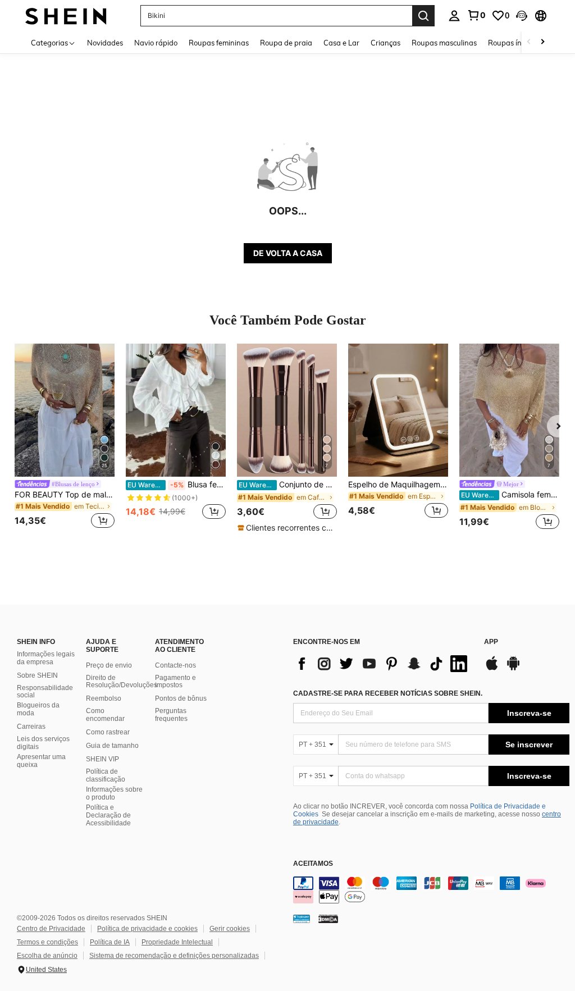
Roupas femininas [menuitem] (219, 42)
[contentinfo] (431, 889)
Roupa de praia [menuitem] (286, 42)
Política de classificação (105, 775)
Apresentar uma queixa (41, 761)
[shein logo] (66, 15)
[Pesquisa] (423, 15)
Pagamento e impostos (175, 681)
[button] (521, 15)
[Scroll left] (529, 42)
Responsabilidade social (45, 692)
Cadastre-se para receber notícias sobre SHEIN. (387, 693)
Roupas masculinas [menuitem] (444, 42)
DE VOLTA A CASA (287, 253)
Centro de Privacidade (51, 929)
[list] (383, 663)
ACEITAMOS (313, 863)
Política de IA (110, 942)
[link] (476, 15)
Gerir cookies (229, 929)
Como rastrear (108, 732)
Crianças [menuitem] (385, 42)
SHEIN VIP (102, 759)
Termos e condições (47, 942)
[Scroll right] (542, 42)
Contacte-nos (175, 665)
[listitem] (65, 438)
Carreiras (31, 726)
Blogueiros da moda (38, 709)
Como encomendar (105, 715)
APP (491, 642)
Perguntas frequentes (171, 715)
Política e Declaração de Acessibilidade (108, 815)
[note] (287, 527)
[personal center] (454, 15)
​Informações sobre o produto (114, 793)
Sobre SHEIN (37, 675)
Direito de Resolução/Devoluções (121, 681)
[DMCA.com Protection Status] (328, 918)
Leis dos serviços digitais (43, 743)
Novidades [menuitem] (105, 42)
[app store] (492, 669)
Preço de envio (109, 665)
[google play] (513, 669)
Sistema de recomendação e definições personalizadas (174, 956)
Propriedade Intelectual (177, 942)
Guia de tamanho (112, 746)
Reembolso (103, 698)
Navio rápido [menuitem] (155, 42)
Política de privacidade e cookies (147, 929)
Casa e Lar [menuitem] (341, 42)
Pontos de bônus (181, 698)
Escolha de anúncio (47, 956)
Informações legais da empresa (46, 658)
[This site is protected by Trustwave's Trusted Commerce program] (301, 918)
